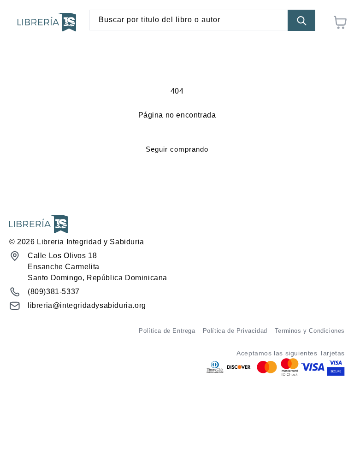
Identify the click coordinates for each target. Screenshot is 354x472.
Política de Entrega (167, 330)
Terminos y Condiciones (310, 330)
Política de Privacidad (235, 330)
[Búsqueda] (301, 20)
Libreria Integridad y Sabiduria (90, 242)
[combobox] (202, 20)
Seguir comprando (177, 149)
